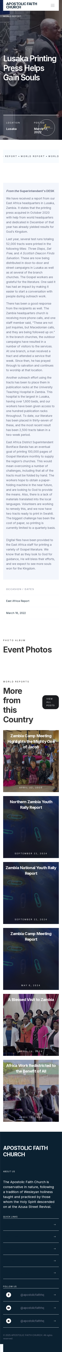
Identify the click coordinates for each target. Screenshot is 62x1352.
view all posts (50, 702)
